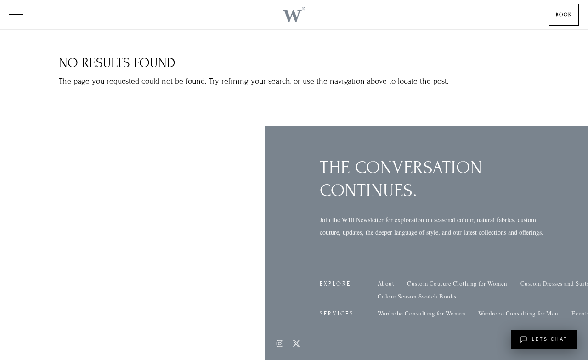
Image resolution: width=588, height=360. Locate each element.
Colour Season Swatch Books (417, 296)
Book (564, 14)
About (386, 283)
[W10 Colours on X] (296, 343)
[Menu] (16, 14)
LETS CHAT (550, 339)
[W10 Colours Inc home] (294, 14)
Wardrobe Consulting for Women (422, 313)
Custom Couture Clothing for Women (457, 283)
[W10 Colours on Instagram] (280, 343)
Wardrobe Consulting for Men (518, 313)
